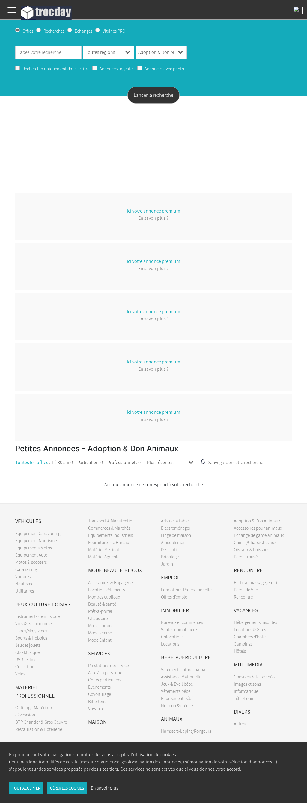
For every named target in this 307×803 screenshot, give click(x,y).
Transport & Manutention (111, 521)
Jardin (167, 564)
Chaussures (98, 618)
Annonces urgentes (117, 69)
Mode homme (100, 625)
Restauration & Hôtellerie (38, 729)
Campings (243, 644)
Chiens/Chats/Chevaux (255, 542)
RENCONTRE (248, 570)
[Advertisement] (153, 149)
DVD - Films (25, 659)
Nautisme (24, 584)
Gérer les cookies (67, 788)
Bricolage (170, 557)
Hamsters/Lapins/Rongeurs (186, 731)
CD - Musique (27, 652)
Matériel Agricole (103, 557)
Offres (27, 31)
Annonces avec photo (164, 69)
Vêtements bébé (175, 691)
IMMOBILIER (175, 610)
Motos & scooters (31, 562)
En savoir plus (104, 788)
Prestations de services (109, 665)
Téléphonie (244, 698)
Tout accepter (26, 788)
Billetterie (97, 701)
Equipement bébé (177, 698)
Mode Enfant (100, 640)
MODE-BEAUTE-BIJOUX (115, 570)
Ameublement (174, 542)
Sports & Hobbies (31, 638)
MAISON (97, 721)
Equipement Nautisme (36, 540)
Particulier (87, 462)
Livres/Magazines (31, 631)
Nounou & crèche (177, 705)
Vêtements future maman (184, 669)
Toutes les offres (31, 462)
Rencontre (243, 597)
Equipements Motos (33, 548)
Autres (240, 724)
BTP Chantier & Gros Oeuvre (41, 722)
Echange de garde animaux (259, 535)
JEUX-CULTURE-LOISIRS (42, 604)
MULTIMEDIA (248, 664)
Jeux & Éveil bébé (177, 684)
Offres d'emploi (175, 597)
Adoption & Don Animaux (257, 521)
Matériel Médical (103, 549)
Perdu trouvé (246, 557)
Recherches (53, 31)
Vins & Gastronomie (33, 623)
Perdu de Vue (246, 590)
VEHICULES (28, 521)
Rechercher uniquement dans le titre (55, 69)
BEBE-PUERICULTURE (186, 657)
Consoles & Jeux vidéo (254, 677)
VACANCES (246, 610)
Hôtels (240, 651)
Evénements (99, 687)
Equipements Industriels (110, 535)
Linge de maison (176, 535)
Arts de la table (175, 521)
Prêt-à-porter (100, 611)
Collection (24, 666)
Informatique (246, 691)
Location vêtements (106, 590)
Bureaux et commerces (182, 622)
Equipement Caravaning (37, 533)
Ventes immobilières (179, 629)
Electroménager (175, 528)
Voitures (23, 576)
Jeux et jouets (27, 645)
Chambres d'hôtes (250, 637)
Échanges (83, 31)
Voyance (96, 708)
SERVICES (99, 653)
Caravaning (26, 569)
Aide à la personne (105, 672)
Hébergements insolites (255, 622)
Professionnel (121, 462)
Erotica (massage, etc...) (255, 582)
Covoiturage (99, 694)
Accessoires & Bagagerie (110, 582)
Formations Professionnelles (187, 590)
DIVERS (242, 711)
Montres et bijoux (104, 597)
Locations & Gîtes (250, 629)
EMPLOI (170, 577)
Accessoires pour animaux (258, 528)
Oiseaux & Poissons (251, 549)
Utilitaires (24, 591)
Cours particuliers (104, 680)
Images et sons (247, 684)
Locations (170, 644)
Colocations (172, 637)
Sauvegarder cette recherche (235, 462)
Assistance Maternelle (181, 677)
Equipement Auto (31, 555)
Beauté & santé (102, 604)
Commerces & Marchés (109, 528)
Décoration (171, 549)
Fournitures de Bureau (108, 542)
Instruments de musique (37, 616)
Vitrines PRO (114, 31)
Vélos (20, 674)
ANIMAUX (171, 718)
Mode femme (100, 633)
